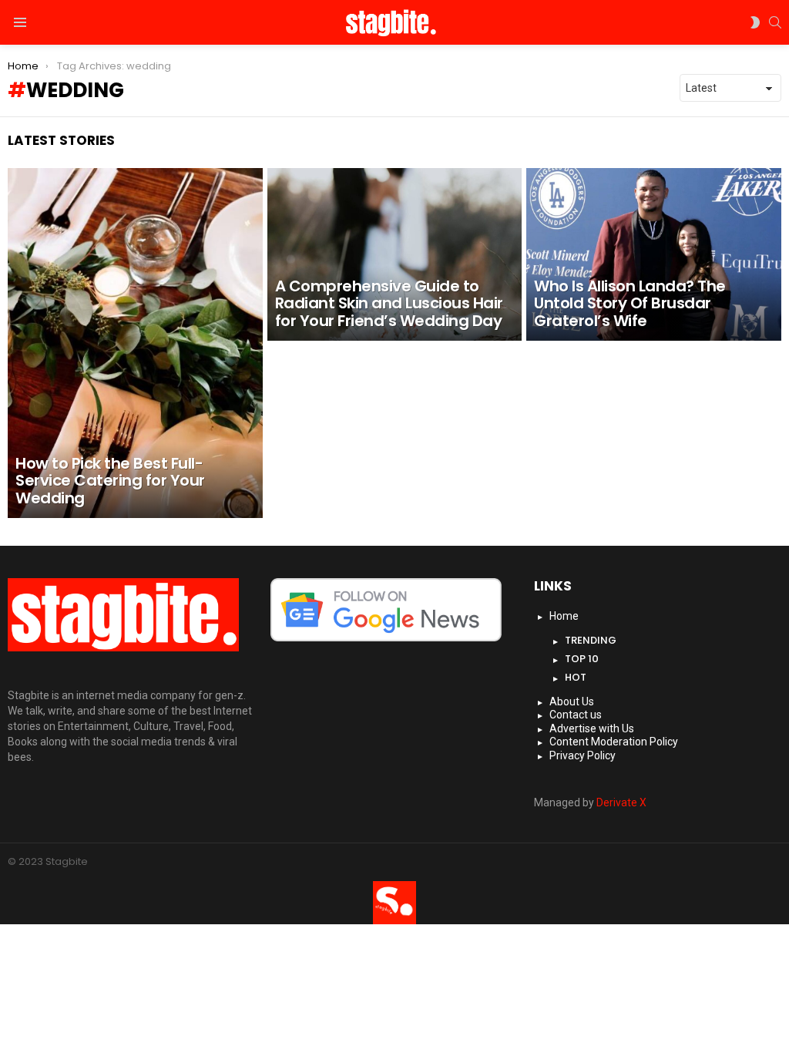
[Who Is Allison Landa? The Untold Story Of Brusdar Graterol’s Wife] (653, 254)
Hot (575, 677)
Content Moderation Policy (613, 741)
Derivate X (621, 802)
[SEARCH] (775, 22)
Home (564, 616)
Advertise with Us (591, 728)
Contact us (575, 714)
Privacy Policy (582, 755)
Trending (590, 640)
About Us (571, 701)
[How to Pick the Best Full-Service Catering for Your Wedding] (135, 343)
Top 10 (582, 658)
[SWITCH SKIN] (755, 22)
